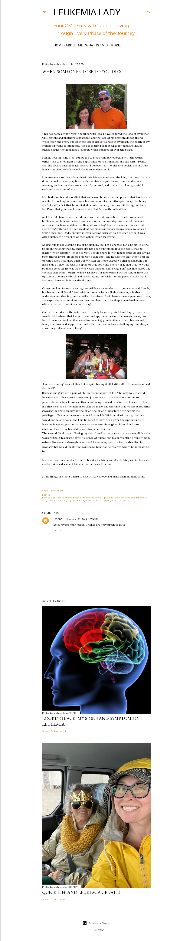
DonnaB (59, 519)
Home (58, 45)
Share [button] (45, 490)
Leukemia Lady (87, 12)
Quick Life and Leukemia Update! (81, 892)
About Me (74, 45)
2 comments (58, 899)
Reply (57, 530)
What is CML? (96, 45)
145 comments (59, 731)
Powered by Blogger (99, 923)
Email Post (57, 490)
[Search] (148, 10)
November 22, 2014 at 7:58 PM (82, 519)
